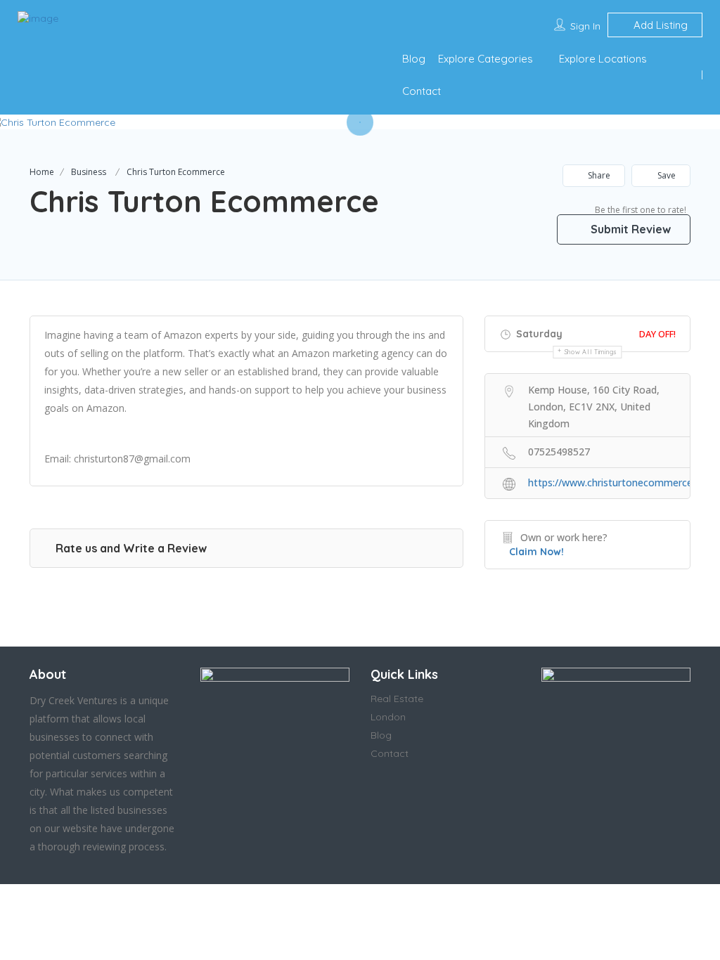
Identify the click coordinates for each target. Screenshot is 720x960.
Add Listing (659, 25)
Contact (421, 91)
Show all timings (591, 352)
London (388, 717)
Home (42, 172)
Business (88, 172)
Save (665, 175)
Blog (413, 58)
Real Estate (397, 698)
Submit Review (629, 229)
